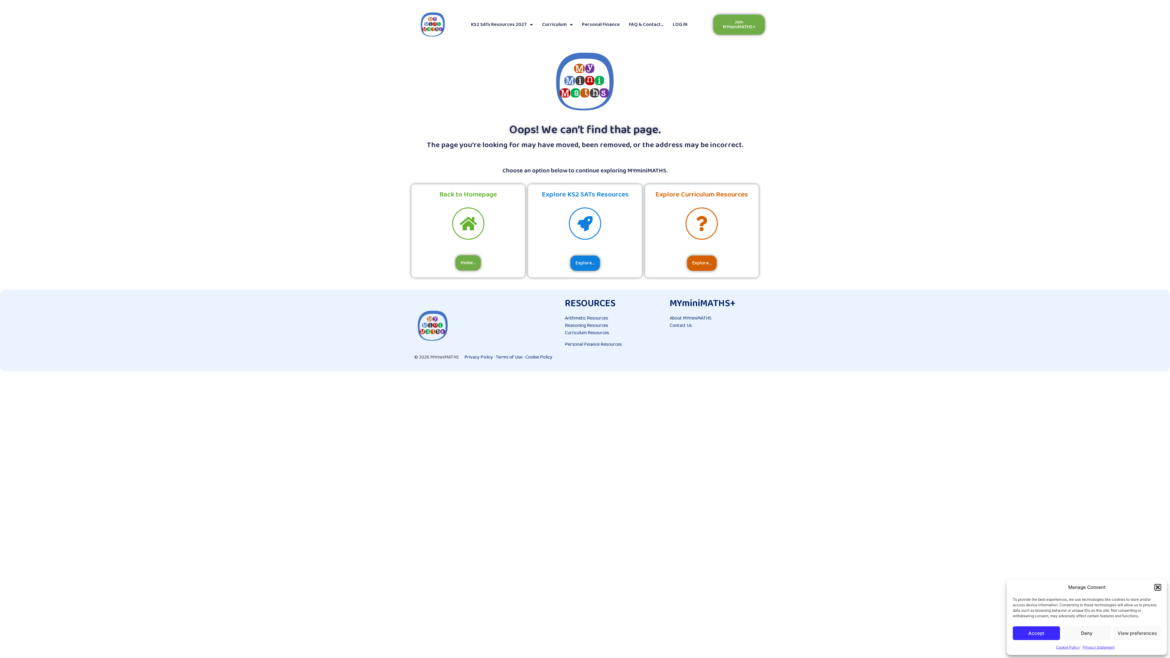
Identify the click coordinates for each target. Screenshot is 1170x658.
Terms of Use (509, 357)
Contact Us (681, 325)
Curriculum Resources (587, 333)
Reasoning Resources (586, 325)
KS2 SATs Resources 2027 (499, 24)
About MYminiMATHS (690, 318)
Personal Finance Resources (593, 344)
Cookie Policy (1068, 647)
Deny (1087, 633)
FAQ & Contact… (646, 24)
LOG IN (680, 24)
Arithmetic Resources (586, 318)
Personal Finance (601, 24)
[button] (1158, 587)
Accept (1036, 633)
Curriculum (554, 24)
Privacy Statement (1099, 647)
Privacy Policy (478, 357)
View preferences (1137, 633)
